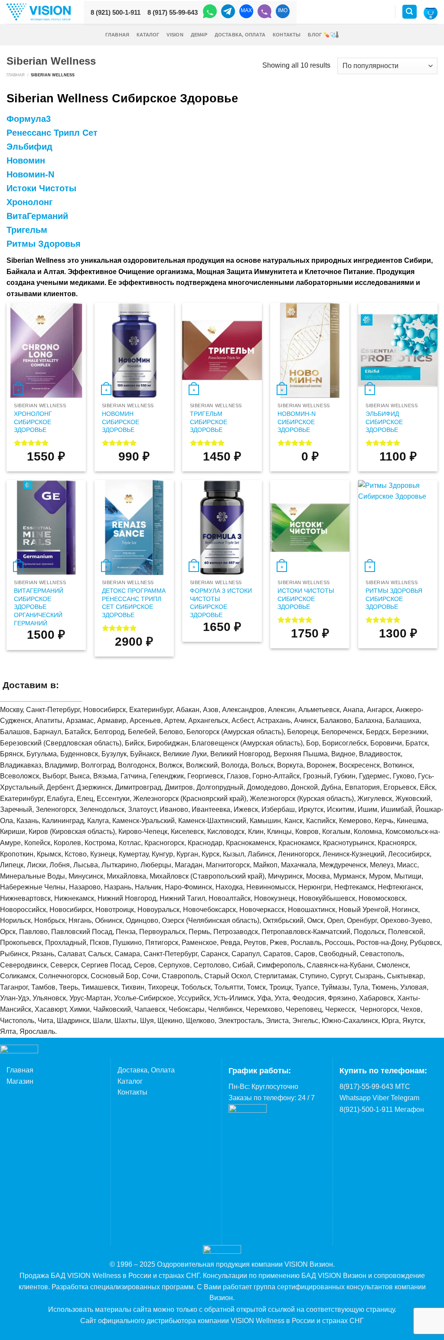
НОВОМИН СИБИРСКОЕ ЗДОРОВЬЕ (120, 421)
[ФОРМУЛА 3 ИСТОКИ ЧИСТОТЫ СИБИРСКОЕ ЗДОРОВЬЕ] (221, 527)
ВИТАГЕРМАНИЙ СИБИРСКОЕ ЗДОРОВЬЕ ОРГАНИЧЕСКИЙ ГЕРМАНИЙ (38, 607)
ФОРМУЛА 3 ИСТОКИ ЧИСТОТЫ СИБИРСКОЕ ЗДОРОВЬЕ (221, 602)
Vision (174, 34)
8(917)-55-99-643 (366, 1086)
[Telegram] (228, 12)
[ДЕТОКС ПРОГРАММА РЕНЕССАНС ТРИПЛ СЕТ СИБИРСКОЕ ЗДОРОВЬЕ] (134, 527)
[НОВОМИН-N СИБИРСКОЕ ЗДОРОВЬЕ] (309, 350)
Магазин (20, 1081)
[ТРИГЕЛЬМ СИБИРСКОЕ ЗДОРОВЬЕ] (221, 350)
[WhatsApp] (210, 12)
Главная (117, 34)
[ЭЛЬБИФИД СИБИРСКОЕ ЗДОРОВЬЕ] (397, 350)
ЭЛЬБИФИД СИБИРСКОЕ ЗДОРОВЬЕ (384, 421)
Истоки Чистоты (41, 188)
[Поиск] (409, 12)
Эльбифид (29, 146)
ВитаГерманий (37, 216)
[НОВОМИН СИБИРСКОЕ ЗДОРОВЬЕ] (134, 350)
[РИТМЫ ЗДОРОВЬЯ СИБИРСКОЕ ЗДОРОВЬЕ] (397, 527)
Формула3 (29, 119)
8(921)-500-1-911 (366, 1109)
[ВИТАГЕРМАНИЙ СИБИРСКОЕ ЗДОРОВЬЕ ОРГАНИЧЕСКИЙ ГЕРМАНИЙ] (46, 527)
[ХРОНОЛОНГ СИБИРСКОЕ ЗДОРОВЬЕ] (46, 350)
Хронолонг (29, 202)
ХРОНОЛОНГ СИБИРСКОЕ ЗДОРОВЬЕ (33, 421)
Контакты (287, 34)
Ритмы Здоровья (44, 243)
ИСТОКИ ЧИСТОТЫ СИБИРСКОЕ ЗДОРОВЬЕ (306, 598)
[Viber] (264, 12)
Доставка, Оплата (240, 34)
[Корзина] (430, 12)
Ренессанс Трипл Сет (52, 132)
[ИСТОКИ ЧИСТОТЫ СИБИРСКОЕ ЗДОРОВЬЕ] (309, 527)
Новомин (26, 160)
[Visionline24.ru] (39, 11)
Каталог (148, 34)
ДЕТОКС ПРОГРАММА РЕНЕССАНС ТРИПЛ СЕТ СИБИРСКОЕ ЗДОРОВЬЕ (134, 602)
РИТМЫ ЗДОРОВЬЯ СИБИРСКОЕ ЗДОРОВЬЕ (394, 598)
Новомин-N (30, 174)
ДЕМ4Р (199, 34)
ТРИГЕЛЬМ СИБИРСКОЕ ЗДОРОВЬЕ (208, 421)
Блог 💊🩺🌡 (323, 34)
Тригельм (27, 230)
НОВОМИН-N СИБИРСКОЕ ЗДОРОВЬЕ (297, 421)
